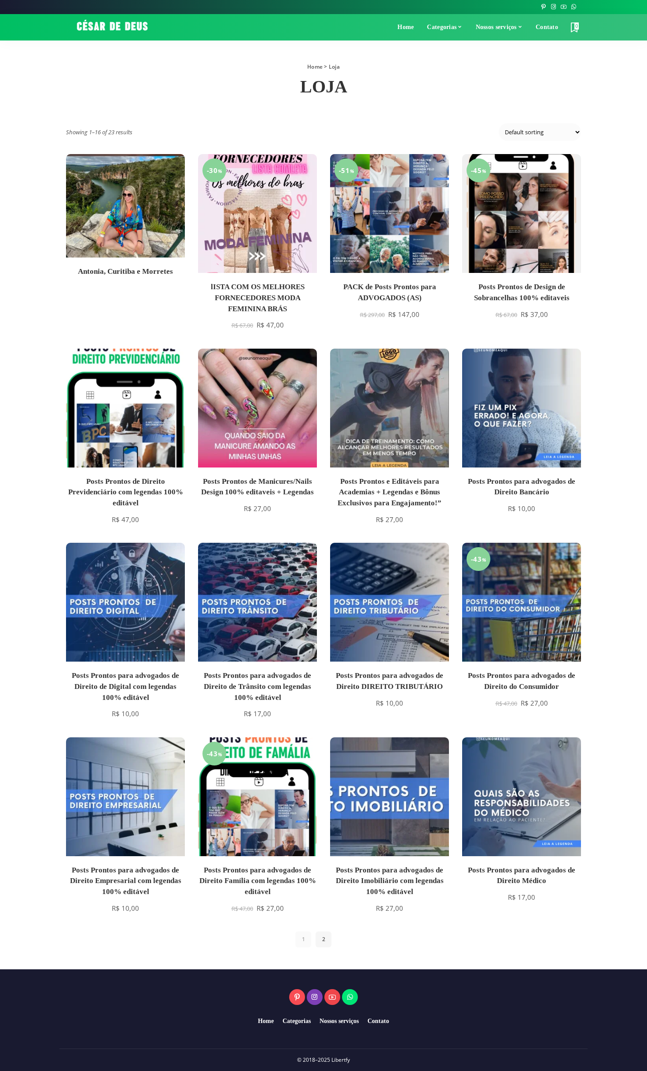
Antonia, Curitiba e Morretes (125, 271)
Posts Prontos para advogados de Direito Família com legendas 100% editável (257, 881)
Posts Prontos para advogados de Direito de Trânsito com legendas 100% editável (257, 686)
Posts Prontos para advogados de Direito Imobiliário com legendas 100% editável (390, 881)
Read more (168, 242)
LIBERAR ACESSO (300, 256)
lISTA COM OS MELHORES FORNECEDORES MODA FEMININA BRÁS (258, 298)
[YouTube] (564, 7)
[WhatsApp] (574, 7)
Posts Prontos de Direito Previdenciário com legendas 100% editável (125, 492)
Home (315, 66)
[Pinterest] (543, 7)
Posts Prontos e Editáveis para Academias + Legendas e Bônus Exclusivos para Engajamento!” (389, 492)
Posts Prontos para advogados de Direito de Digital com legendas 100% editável (125, 686)
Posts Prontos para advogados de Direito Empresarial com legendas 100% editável (125, 881)
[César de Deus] (112, 27)
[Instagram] (553, 7)
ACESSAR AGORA (432, 256)
